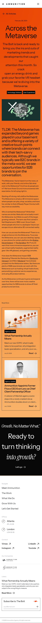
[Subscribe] (37, 606)
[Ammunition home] (13, 4)
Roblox (35, 240)
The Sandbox (21, 243)
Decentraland (7, 243)
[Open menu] (38, 4)
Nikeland (21, 261)
